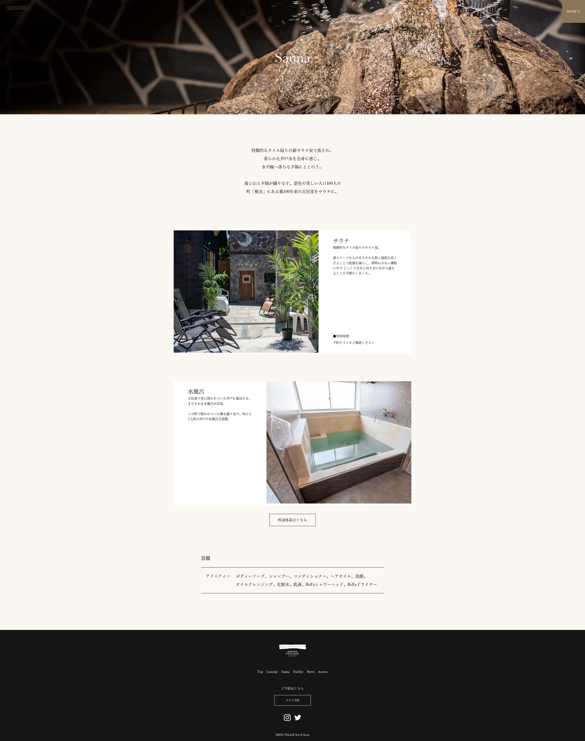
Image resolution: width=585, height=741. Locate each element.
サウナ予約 (292, 700)
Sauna (493, 12)
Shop (552, 12)
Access (538, 12)
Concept (477, 12)
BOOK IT (573, 11)
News (524, 12)
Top (260, 671)
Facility (509, 12)
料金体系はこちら (292, 520)
